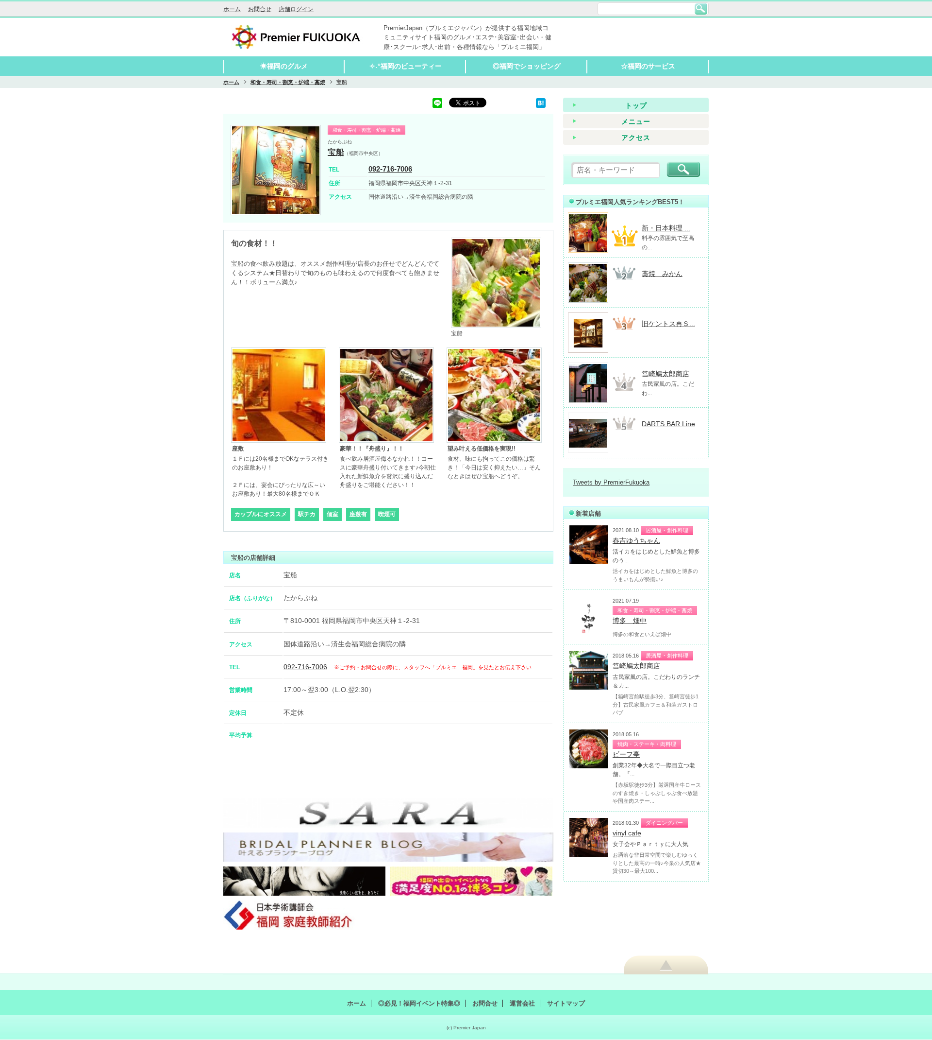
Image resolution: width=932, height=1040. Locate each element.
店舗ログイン (296, 9)
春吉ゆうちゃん (636, 540)
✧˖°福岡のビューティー (405, 66)
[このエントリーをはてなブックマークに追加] (541, 102)
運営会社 (522, 1003)
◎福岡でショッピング (527, 66)
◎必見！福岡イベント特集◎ (419, 1003)
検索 (701, 9)
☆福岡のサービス (648, 66)
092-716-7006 (390, 169)
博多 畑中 (630, 620)
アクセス (635, 137)
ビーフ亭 (626, 754)
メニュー (635, 121)
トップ (636, 105)
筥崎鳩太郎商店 (665, 374)
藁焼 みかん (662, 273)
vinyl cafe (627, 833)
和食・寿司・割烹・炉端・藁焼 (287, 82)
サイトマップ (566, 1003)
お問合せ (259, 9)
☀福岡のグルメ (284, 66)
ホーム (232, 9)
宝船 (336, 152)
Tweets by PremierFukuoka (611, 482)
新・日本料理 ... (666, 228)
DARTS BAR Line (668, 424)
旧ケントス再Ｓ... (668, 324)
